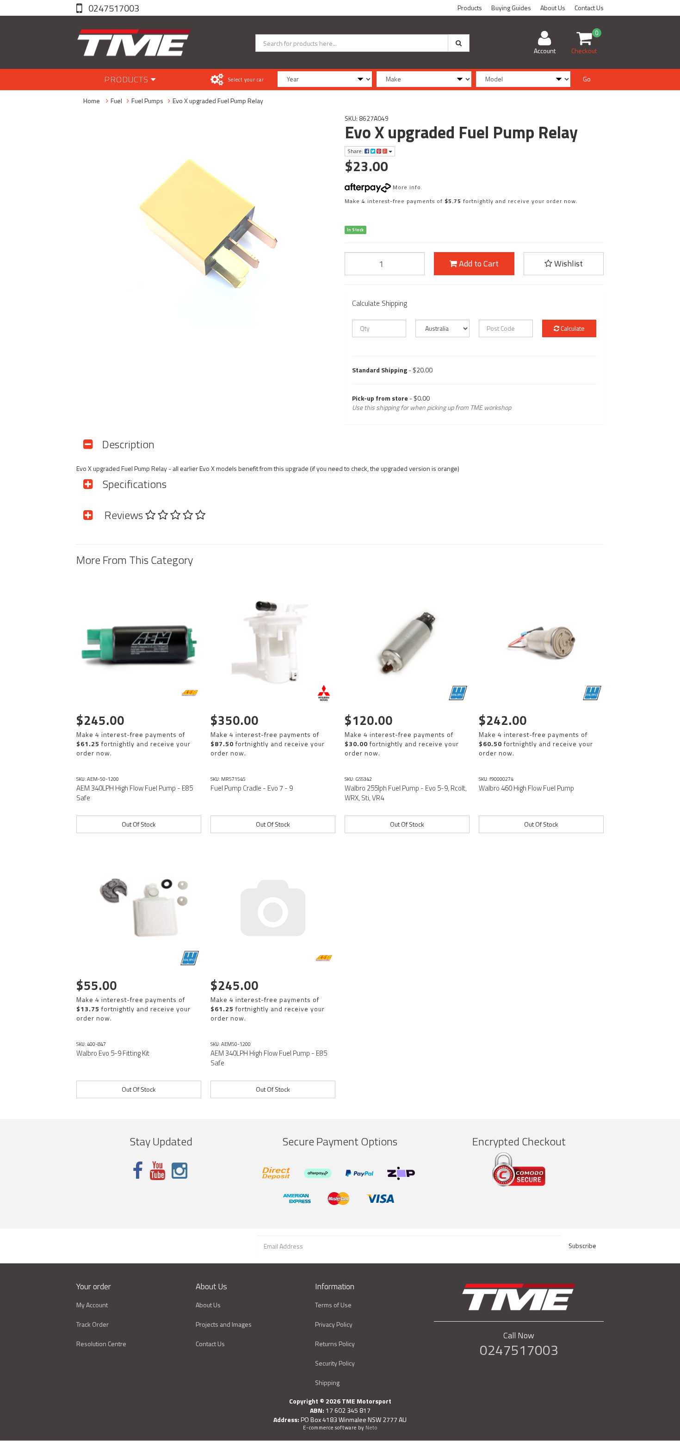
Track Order (92, 1324)
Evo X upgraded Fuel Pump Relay (218, 100)
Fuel (116, 100)
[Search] (459, 43)
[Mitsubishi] (324, 693)
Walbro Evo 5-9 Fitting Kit (112, 1053)
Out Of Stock (139, 824)
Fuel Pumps (147, 100)
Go (587, 79)
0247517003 (113, 8)
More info (406, 187)
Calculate (572, 328)
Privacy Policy (333, 1324)
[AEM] (189, 693)
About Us (552, 7)
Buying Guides (511, 7)
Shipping (327, 1382)
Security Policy (335, 1363)
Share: (356, 151)
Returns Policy (335, 1343)
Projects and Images (224, 1324)
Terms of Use (333, 1305)
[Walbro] (458, 693)
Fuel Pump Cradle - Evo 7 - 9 (251, 788)
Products (469, 7)
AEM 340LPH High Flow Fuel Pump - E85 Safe (134, 793)
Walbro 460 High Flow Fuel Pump (526, 788)
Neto (371, 1427)
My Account (92, 1305)
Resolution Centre (101, 1343)
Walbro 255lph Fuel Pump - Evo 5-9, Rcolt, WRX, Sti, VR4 (406, 793)
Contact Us (589, 7)
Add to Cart (478, 263)
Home (91, 100)
